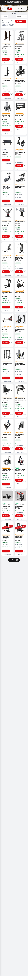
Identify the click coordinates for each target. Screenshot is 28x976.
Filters (5, 16)
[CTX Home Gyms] (9, 8)
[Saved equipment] (18, 8)
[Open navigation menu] (24, 8)
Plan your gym (20, 21)
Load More (13, 559)
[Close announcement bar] (26, 2)
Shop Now (5, 59)
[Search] (15, 8)
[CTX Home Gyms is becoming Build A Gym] (4, 8)
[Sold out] (11, 551)
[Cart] (21, 8)
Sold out (6, 551)
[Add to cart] (11, 59)
